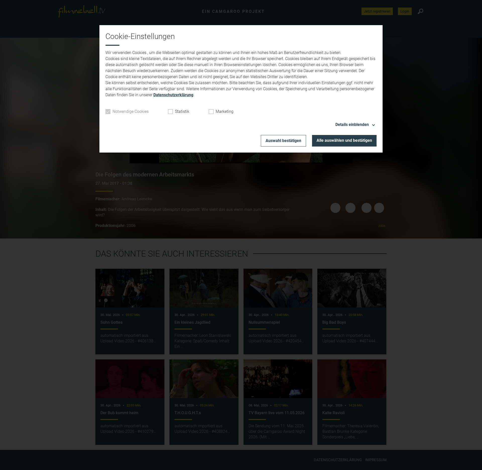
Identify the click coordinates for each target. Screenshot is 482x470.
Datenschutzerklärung (173, 94)
